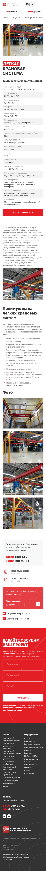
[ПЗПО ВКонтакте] (4, 816)
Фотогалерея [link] (29, 773)
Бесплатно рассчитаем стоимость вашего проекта (21, 598)
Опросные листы (30, 764)
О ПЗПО (27, 738)
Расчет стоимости (23, 212)
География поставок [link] (32, 744)
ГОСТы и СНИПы (30, 756)
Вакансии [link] (27, 767)
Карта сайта (7, 859)
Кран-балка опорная (10, 781)
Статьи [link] (27, 770)
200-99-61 (17, 560)
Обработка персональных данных (15, 854)
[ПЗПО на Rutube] (9, 816)
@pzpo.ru (11, 11)
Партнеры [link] (28, 753)
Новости (27, 750)
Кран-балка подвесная (11, 778)
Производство (29, 741)
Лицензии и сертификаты (33, 747)
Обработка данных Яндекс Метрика (16, 857)
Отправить (23, 698)
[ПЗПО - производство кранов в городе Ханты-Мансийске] (11, 4)
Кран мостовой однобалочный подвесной (8, 745)
